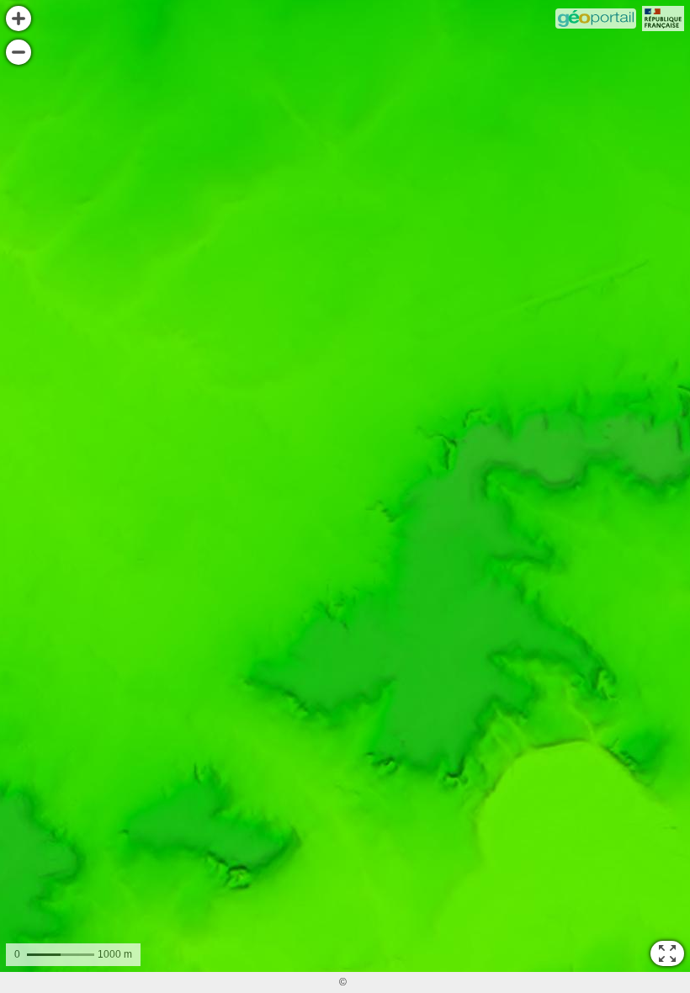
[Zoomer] (18, 18)
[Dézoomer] (18, 52)
